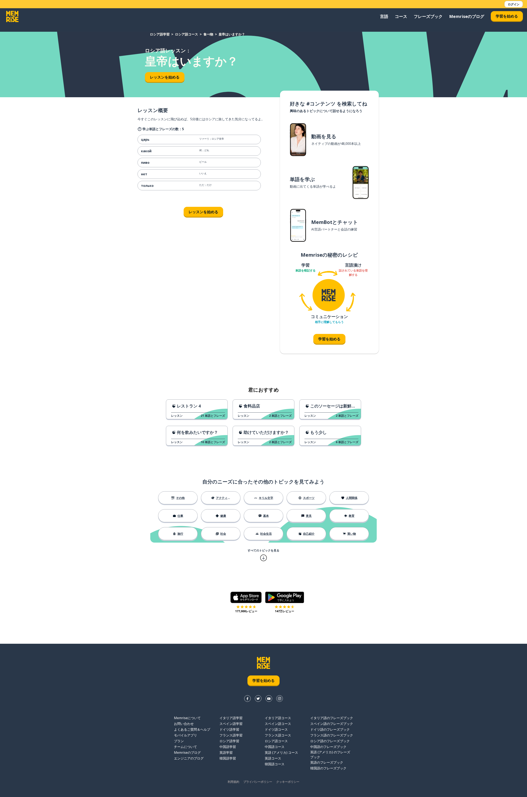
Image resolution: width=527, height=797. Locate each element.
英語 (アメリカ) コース (281, 752)
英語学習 (226, 752)
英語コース (273, 758)
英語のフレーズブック (326, 762)
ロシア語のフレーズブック (330, 741)
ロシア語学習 (160, 34)
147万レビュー (284, 611)
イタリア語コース (278, 718)
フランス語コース (278, 735)
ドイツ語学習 (229, 729)
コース (401, 16)
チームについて (185, 746)
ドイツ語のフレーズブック (330, 729)
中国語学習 (227, 746)
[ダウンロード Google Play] (284, 597)
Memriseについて (187, 718)
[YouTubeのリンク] (269, 698)
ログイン (513, 4)
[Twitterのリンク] (258, 698)
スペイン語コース (278, 723)
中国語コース (274, 746)
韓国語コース (274, 764)
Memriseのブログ (466, 16)
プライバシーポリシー (257, 782)
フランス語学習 (231, 735)
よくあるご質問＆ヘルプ (192, 729)
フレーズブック (428, 16)
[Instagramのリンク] (279, 698)
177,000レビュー (246, 611)
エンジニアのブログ (189, 758)
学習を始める (507, 16)
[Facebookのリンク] (247, 698)
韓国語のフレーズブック (328, 768)
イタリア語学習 (231, 718)
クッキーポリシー (287, 782)
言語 (384, 16)
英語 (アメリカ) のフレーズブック (330, 754)
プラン (179, 741)
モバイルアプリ (185, 735)
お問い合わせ (184, 723)
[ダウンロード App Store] (246, 597)
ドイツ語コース (276, 729)
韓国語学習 (227, 758)
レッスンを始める (165, 77)
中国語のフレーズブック (328, 746)
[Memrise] (12, 16)
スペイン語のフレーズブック (331, 723)
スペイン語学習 (231, 723)
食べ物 (208, 34)
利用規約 (233, 782)
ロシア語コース (186, 34)
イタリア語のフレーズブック (331, 718)
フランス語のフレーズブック (331, 735)
